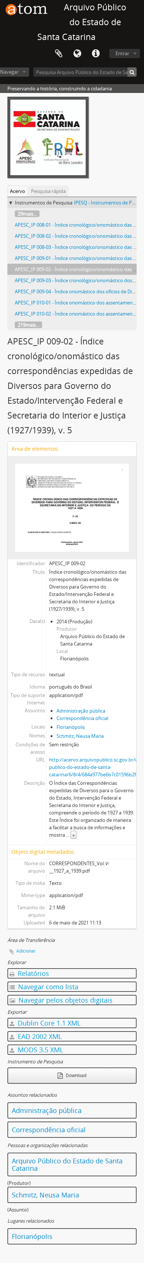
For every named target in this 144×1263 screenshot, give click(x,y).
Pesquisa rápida (48, 191)
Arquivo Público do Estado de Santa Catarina (67, 1164)
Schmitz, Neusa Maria (80, 736)
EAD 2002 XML (39, 1036)
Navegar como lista (47, 986)
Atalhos (95, 53)
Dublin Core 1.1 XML (48, 1023)
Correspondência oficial (82, 718)
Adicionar (26, 951)
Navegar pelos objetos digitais (65, 1000)
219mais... (28, 324)
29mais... (27, 213)
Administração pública (80, 710)
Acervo (17, 191)
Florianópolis (70, 727)
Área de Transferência (58, 53)
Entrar (122, 53)
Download (75, 1075)
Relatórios (32, 973)
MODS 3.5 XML (39, 1049)
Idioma (77, 53)
